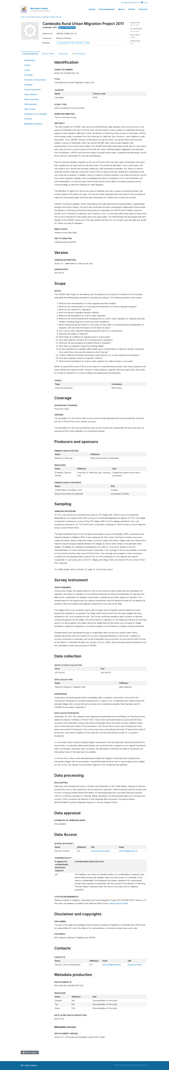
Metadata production (33, 124)
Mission (121, 9)
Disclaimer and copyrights (35, 114)
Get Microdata (68, 27)
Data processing (31, 99)
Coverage (28, 75)
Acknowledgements (107, 9)
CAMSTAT (135, 2)
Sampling (28, 85)
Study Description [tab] (30, 54)
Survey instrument (32, 89)
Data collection (30, 94)
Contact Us (142, 9)
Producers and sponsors (35, 80)
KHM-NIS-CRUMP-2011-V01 (52, 17)
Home (23, 17)
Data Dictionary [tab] (48, 54)
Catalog (92, 9)
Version (27, 65)
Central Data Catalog (33, 17)
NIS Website (125, 2)
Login (145, 2)
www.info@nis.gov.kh (128, 851)
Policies (131, 9)
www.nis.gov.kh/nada (100, 851)
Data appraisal (30, 104)
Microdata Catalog (39, 8)
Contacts (28, 119)
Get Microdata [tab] (79, 54)
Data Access (29, 109)
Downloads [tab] (63, 54)
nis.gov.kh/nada (135, 964)
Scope (27, 70)
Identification (29, 60)
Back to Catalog (30, 1052)
